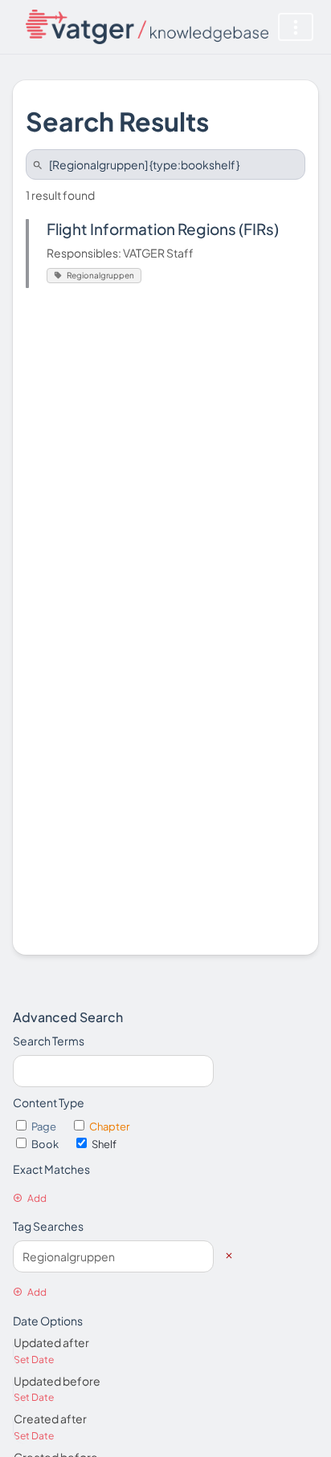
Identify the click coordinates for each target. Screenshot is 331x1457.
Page (44, 1126)
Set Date (34, 1360)
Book (45, 1144)
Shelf (104, 1144)
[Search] (40, 164)
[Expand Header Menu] (295, 27)
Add (37, 1198)
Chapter (109, 1126)
